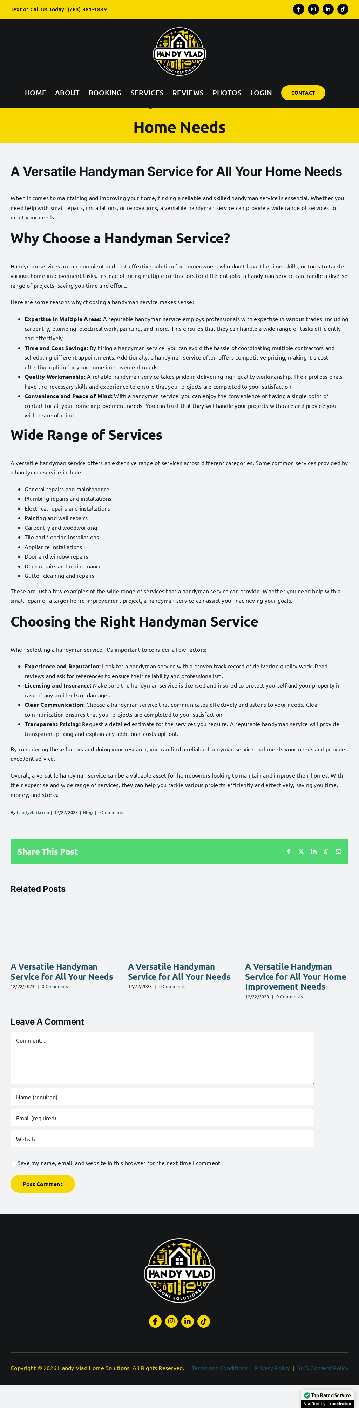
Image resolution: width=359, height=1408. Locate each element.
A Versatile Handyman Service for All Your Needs (62, 971)
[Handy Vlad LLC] (179, 1241)
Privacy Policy (272, 1367)
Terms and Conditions (220, 1367)
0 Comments (111, 812)
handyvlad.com (33, 812)
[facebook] (155, 1321)
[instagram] (171, 1321)
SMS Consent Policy (322, 1367)
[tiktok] (203, 1321)
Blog (88, 812)
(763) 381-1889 (87, 9)
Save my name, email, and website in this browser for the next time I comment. (120, 1162)
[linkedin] (187, 1321)
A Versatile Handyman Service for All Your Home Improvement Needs (295, 976)
